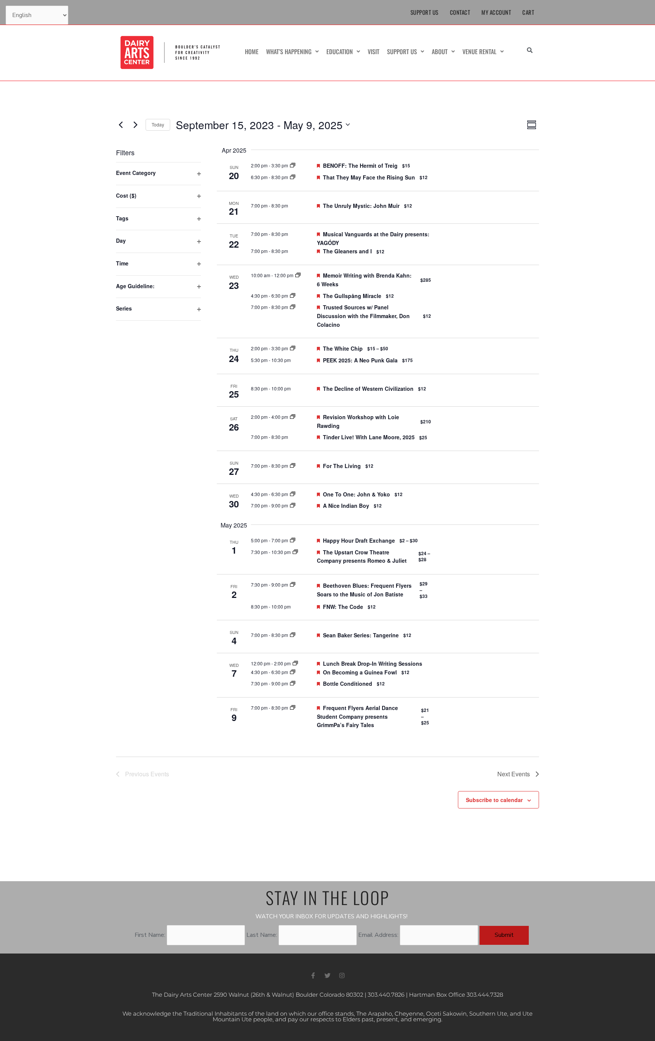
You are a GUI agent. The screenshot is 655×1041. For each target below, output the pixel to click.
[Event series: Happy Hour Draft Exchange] (292, 540)
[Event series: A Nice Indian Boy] (292, 505)
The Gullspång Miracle (352, 296)
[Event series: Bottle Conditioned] (292, 683)
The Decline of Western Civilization (368, 388)
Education (339, 51)
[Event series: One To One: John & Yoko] (292, 494)
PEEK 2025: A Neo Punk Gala (360, 360)
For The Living (342, 466)
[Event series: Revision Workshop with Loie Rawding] (292, 417)
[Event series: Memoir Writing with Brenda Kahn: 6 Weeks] (298, 275)
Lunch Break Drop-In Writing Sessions (372, 663)
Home (252, 51)
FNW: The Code (343, 606)
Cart (528, 12)
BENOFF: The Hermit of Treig (360, 165)
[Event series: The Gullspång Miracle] (292, 295)
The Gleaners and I (347, 251)
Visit (373, 51)
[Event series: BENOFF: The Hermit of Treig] (292, 165)
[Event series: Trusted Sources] (292, 307)
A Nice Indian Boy (346, 505)
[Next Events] (135, 124)
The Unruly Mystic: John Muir (361, 205)
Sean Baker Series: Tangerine (361, 635)
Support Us (425, 12)
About (440, 51)
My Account (496, 12)
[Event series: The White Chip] (292, 348)
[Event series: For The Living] (292, 465)
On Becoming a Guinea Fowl (360, 672)
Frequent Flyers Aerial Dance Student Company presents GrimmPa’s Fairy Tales (357, 716)
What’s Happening (289, 51)
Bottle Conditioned (347, 683)
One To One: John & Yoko (356, 494)
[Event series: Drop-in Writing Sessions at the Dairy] (295, 663)
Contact (460, 12)
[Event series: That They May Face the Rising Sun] (292, 177)
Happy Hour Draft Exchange (359, 540)
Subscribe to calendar (494, 800)
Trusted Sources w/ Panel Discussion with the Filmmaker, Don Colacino (363, 315)
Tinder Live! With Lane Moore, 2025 (369, 437)
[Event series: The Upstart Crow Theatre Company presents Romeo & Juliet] (295, 552)
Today (158, 124)
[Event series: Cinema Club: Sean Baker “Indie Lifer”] (292, 635)
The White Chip (343, 348)
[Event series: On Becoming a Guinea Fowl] (292, 672)
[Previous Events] (120, 124)
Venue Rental (479, 51)
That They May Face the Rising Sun (369, 177)
